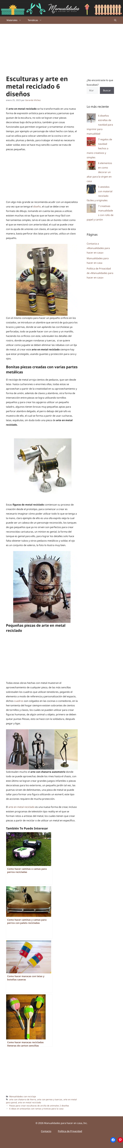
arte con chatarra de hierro (22, 1099)
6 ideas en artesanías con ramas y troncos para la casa (36, 1108)
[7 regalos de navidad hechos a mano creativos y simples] (91, 142)
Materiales (12, 20)
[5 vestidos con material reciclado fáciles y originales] (91, 190)
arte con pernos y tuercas (49, 1099)
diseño (37, 206)
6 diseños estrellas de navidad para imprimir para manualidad (100, 124)
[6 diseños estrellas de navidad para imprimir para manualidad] (91, 118)
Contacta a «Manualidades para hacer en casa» (98, 248)
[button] (115, 20)
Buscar (107, 90)
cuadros (18, 701)
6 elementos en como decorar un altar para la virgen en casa (99, 172)
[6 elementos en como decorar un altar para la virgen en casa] (91, 166)
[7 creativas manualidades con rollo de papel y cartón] (91, 209)
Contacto (46, 1131)
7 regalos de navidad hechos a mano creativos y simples (99, 148)
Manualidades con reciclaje (22, 1096)
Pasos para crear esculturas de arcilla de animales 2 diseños (39, 1105)
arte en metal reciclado (22, 807)
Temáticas (33, 20)
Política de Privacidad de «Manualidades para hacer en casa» (100, 273)
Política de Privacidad (70, 1131)
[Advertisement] (61, 46)
